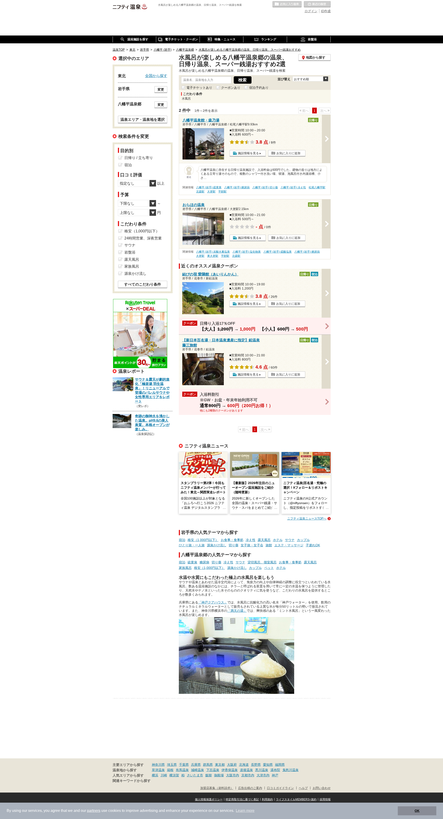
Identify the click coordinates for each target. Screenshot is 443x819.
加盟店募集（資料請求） (216, 788)
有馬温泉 (182, 770)
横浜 (155, 775)
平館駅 (222, 191)
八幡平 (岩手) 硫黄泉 (209, 187)
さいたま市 (195, 775)
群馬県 (208, 764)
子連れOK (313, 545)
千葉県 (184, 764)
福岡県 (280, 764)
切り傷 (233, 545)
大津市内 (263, 775)
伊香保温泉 (230, 770)
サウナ (290, 540)
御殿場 (219, 775)
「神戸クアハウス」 (212, 602)
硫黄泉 (192, 562)
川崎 (164, 775)
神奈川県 (158, 764)
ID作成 (326, 11)
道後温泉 (246, 770)
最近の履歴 (317, 4)
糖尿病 (204, 562)
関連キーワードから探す (132, 781)
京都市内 (247, 775)
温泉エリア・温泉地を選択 (142, 119)
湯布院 (275, 770)
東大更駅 (212, 255)
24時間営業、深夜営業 (143, 238)
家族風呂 (185, 568)
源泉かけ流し (216, 545)
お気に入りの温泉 (287, 4)
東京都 (220, 764)
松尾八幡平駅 (317, 187)
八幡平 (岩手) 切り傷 (265, 187)
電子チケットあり (199, 87)
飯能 (208, 775)
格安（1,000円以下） (203, 540)
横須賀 (174, 775)
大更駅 (211, 191)
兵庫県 (196, 764)
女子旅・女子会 (252, 545)
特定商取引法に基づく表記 (242, 799)
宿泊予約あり (259, 87)
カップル (303, 540)
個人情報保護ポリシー (209, 799)
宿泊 (182, 540)
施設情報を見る (248, 153)
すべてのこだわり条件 (142, 284)
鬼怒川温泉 (290, 770)
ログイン (311, 11)
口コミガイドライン (280, 788)
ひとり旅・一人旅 (192, 545)
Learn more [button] (245, 811)
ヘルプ (303, 788)
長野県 (256, 764)
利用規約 (267, 799)
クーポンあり (230, 87)
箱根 (170, 770)
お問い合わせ (322, 788)
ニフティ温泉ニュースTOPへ (306, 518)
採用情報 (325, 799)
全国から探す (156, 76)
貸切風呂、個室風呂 (262, 562)
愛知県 (268, 764)
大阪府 (232, 764)
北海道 (244, 764)
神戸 (275, 775)
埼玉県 (172, 764)
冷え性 (250, 540)
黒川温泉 (261, 770)
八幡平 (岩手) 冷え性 (293, 187)
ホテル (278, 540)
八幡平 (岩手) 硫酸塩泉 (277, 251)
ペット (269, 568)
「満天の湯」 (237, 610)
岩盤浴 (129, 252)
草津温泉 (158, 770)
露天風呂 (264, 540)
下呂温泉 (212, 770)
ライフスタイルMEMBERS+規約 (296, 799)
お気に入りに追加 (288, 153)
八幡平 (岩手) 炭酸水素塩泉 (213, 251)
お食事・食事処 (232, 540)
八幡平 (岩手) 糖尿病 (237, 187)
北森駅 (200, 191)
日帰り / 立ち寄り (138, 158)
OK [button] (417, 811)
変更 (161, 89)
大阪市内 (232, 775)
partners (93, 811)
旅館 (269, 545)
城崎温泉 (197, 770)
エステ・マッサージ (288, 545)
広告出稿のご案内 (250, 788)
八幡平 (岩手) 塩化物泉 (247, 251)
